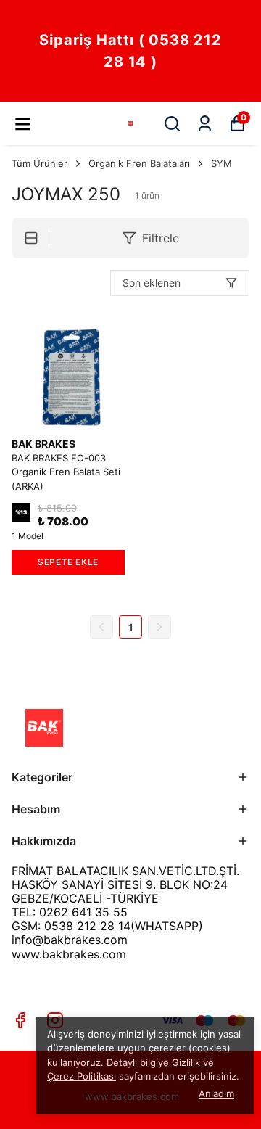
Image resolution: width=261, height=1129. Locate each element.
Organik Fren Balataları (139, 163)
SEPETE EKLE (68, 562)
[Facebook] (20, 1020)
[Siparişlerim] (205, 124)
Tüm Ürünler (39, 163)
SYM (221, 163)
